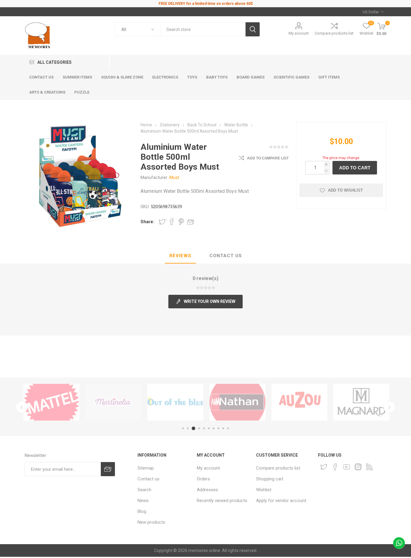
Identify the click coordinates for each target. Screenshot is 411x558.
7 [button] (214, 428)
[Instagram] (358, 467)
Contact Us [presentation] (225, 255)
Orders (203, 479)
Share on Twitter (162, 221)
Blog (142, 511)
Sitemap (146, 468)
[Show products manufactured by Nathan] (237, 402)
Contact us (148, 479)
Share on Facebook (171, 221)
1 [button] (183, 428)
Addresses (207, 489)
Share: (147, 221)
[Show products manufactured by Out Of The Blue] (175, 402)
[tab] (180, 256)
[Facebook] (335, 467)
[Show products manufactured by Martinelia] (113, 402)
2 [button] (188, 428)
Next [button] (389, 407)
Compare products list (334, 33)
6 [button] (209, 428)
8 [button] (218, 428)
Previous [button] (22, 407)
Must (174, 177)
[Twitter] (324, 467)
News (143, 500)
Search (144, 489)
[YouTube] (346, 467)
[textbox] (203, 29)
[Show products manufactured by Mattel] (51, 402)
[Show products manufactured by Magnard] (361, 402)
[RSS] (369, 467)
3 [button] (193, 428)
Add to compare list (268, 158)
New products (151, 522)
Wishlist (263, 489)
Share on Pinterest (181, 221)
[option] (51, 402)
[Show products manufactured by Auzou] (299, 402)
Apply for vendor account (281, 500)
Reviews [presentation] (180, 255)
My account (299, 33)
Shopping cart (269, 479)
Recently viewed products (222, 500)
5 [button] (204, 428)
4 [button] (199, 428)
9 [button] (223, 428)
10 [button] (228, 428)
